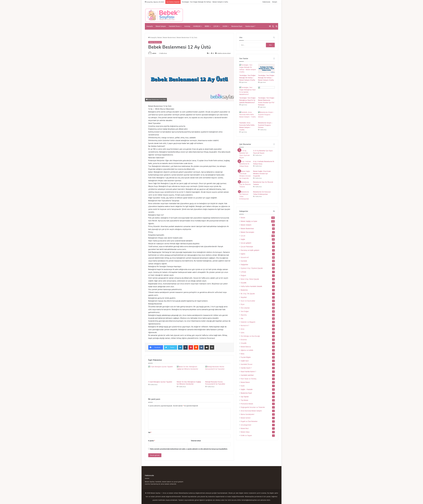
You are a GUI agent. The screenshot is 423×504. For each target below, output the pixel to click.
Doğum (243, 275)
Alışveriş (244, 315)
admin (154, 53)
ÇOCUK (215, 26)
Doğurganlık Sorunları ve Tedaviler (253, 407)
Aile (242, 318)
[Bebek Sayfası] (164, 15)
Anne (242, 329)
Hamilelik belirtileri (247, 375)
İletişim (274, 2)
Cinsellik (243, 343)
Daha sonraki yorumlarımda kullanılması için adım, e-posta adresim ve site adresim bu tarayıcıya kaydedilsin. (189, 449)
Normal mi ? (245, 325)
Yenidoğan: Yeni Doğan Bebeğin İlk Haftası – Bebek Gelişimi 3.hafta (247, 77)
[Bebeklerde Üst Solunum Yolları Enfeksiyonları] (245, 195)
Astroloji (187, 26)
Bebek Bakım (245, 382)
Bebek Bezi (245, 428)
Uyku (242, 332)
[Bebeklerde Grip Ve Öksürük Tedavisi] (245, 185)
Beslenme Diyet (236, 26)
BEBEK (207, 26)
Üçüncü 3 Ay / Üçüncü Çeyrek (252, 268)
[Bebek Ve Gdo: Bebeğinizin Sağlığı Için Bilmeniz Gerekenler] (189, 372)
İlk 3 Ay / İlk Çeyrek (248, 294)
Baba (242, 354)
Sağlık (243, 239)
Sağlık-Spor (245, 361)
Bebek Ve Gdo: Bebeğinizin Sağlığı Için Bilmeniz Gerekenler (189, 383)
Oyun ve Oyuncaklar (248, 301)
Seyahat (244, 297)
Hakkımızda (266, 2)
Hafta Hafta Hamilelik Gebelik (251, 286)
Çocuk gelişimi (246, 243)
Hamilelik (244, 261)
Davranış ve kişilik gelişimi (250, 250)
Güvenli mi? (245, 257)
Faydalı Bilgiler (246, 357)
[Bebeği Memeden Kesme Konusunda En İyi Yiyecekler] (218, 372)
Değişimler (244, 264)
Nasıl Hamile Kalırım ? (248, 371)
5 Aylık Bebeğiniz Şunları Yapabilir (160, 382)
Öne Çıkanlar (245, 308)
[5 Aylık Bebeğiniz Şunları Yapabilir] (160, 372)
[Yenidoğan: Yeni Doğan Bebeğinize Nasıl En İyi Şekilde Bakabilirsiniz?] (247, 91)
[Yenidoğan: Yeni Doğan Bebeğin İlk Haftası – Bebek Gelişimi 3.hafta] (247, 68)
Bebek (160, 37)
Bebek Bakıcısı (246, 347)
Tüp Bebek (244, 400)
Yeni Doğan (245, 311)
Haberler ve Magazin (248, 322)
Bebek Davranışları (247, 232)
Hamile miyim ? (250, 26)
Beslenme (244, 290)
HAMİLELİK (196, 26)
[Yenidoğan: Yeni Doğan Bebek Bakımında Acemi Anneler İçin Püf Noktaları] (266, 91)
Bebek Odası (245, 432)
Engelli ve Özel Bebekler (249, 421)
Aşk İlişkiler (245, 397)
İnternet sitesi (196, 441)
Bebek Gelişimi (161, 26)
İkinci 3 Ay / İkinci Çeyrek (250, 279)
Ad (149, 432)
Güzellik (243, 283)
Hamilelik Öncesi (174, 26)
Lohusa (243, 272)
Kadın (243, 386)
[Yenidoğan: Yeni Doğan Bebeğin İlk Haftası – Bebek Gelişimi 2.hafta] (266, 68)
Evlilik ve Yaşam (246, 435)
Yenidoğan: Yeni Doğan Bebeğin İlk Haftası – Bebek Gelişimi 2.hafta (266, 77)
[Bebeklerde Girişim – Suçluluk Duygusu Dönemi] (266, 115)
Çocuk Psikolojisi (247, 246)
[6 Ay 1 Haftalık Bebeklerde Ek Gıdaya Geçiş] (245, 164)
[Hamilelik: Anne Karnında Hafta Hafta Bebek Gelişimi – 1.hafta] (247, 115)
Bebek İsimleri (245, 418)
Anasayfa (149, 26)
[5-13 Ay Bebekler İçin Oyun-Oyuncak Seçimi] (245, 154)
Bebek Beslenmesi (169, 37)
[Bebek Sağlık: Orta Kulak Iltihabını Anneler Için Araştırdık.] (245, 174)
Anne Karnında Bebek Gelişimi (251, 411)
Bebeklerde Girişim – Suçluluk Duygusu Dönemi (265, 125)
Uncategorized (246, 425)
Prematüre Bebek (247, 404)
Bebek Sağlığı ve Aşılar (249, 221)
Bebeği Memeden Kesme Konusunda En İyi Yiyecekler (215, 383)
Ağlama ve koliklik (247, 350)
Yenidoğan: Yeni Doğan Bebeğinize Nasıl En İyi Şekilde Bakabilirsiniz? (205, 2)
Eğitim (243, 254)
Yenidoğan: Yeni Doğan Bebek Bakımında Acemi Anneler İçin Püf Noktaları (266, 101)
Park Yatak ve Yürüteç (248, 379)
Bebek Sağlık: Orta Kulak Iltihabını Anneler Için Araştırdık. (262, 173)
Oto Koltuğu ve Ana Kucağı (250, 336)
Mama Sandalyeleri (247, 414)
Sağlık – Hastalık (247, 389)
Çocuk (243, 236)
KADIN (225, 26)
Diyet (242, 304)
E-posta (151, 441)
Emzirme (244, 339)
